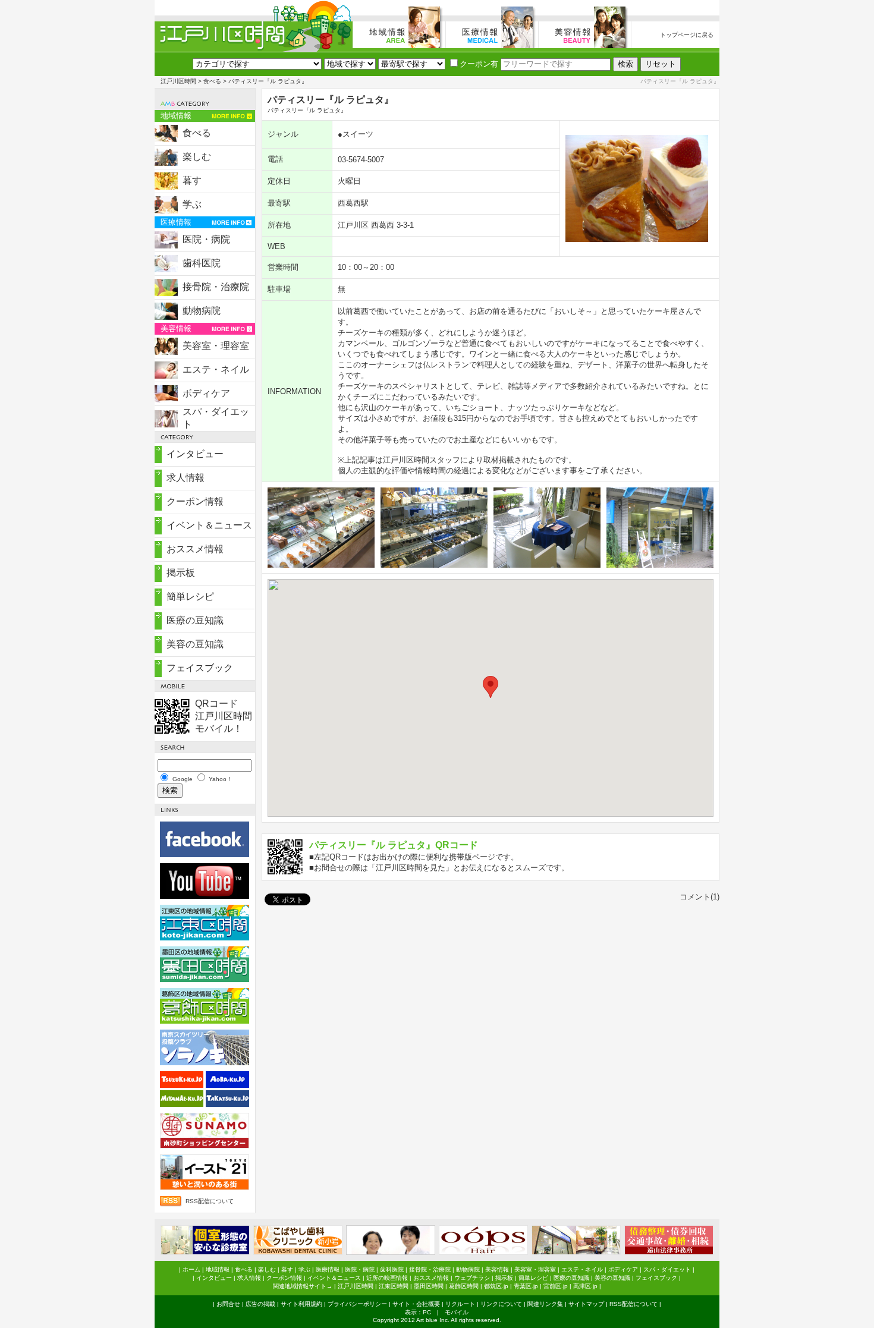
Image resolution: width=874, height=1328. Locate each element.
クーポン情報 (195, 501)
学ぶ (192, 204)
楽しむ (197, 157)
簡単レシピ (190, 596)
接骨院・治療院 (216, 287)
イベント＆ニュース (209, 525)
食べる (212, 81)
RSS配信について (210, 1201)
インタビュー (195, 454)
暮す (192, 180)
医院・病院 (206, 239)
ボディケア (206, 393)
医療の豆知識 (195, 620)
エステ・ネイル (216, 369)
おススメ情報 (195, 549)
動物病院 (202, 311)
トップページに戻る (686, 35)
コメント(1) (699, 896)
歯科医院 (202, 263)
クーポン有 (479, 63)
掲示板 (180, 573)
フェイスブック (199, 668)
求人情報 (185, 478)
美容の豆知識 (195, 644)
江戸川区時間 (178, 81)
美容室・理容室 (216, 346)
